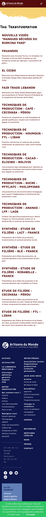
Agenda (28, 420)
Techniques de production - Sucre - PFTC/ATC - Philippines (21, 183)
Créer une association (10, 425)
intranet (7, 493)
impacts (6, 380)
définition (7, 375)
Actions (5, 401)
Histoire (5, 395)
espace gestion (10, 496)
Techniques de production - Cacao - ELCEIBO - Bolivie (20, 158)
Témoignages (7, 419)
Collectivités (6, 428)
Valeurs (5, 398)
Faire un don (7, 410)
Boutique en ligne (31, 385)
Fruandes (10, 51)
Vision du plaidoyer (31, 409)
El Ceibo (9, 70)
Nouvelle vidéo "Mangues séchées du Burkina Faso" (19, 39)
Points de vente (30, 382)
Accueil (6, 358)
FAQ (4, 382)
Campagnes (28, 412)
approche (27, 391)
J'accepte (30, 514)
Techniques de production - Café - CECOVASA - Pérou (18, 108)
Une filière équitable (10, 404)
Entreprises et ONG (9, 431)
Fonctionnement (8, 407)
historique (7, 372)
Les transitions (30, 415)
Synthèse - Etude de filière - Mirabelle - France (19, 272)
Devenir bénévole (9, 416)
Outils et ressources (31, 394)
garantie (6, 377)
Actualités (8, 362)
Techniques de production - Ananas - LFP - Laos (21, 207)
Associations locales (34, 362)
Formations (28, 397)
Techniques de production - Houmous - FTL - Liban (22, 133)
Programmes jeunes (32, 400)
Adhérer (5, 422)
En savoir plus (14, 514)
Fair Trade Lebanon (18, 87)
